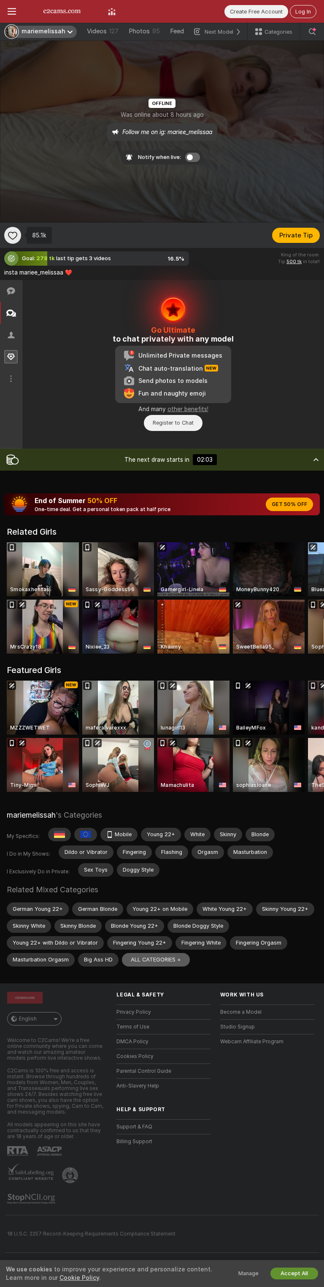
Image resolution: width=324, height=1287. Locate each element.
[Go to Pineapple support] (71, 1175)
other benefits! (187, 409)
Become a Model (241, 1012)
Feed (177, 31)
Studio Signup (237, 1027)
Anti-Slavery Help (137, 1086)
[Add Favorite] (12, 235)
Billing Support (134, 1141)
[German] (59, 834)
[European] (85, 834)
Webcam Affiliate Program (252, 1042)
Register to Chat (173, 423)
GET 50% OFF (289, 504)
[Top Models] (111, 11)
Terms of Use (132, 1027)
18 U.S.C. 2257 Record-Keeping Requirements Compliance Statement (91, 1234)
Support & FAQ (134, 1127)
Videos (103, 31)
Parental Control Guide (143, 1071)
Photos (144, 31)
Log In (303, 11)
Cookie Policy (79, 1277)
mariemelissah (31, 814)
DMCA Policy (132, 1042)
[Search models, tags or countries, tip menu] (312, 31)
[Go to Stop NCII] (32, 1199)
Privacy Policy (133, 1012)
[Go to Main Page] (62, 11)
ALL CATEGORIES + (156, 959)
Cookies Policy (135, 1056)
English (28, 1019)
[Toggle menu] (12, 11)
